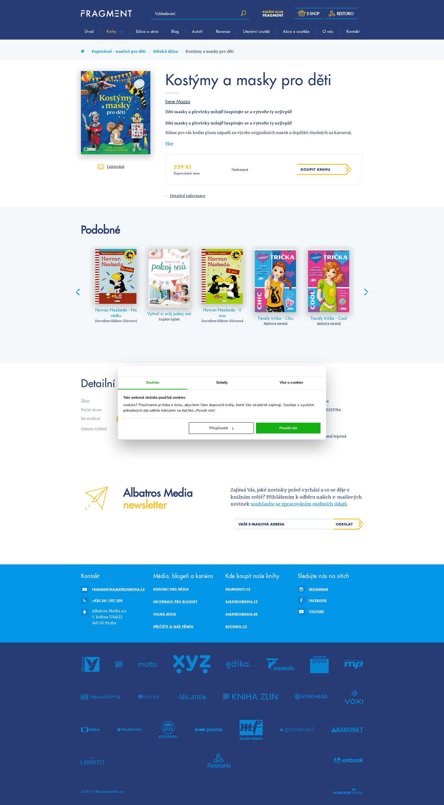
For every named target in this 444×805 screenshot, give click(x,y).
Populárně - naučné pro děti (119, 51)
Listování (115, 166)
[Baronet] (347, 730)
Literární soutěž (256, 31)
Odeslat (344, 524)
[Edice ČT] (90, 730)
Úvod (89, 31)
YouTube (316, 611)
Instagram (318, 589)
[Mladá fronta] (251, 730)
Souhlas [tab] (152, 382)
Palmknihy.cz (237, 589)
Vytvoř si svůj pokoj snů (169, 313)
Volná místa (164, 614)
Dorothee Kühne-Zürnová (116, 321)
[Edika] (238, 664)
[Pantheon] (168, 730)
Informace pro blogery (175, 602)
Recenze (223, 31)
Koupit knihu (315, 169)
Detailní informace (187, 195)
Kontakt (353, 31)
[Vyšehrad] (311, 697)
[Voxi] (354, 697)
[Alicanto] (192, 697)
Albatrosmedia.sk (241, 614)
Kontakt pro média (171, 589)
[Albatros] (90, 664)
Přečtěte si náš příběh (173, 627)
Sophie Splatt (169, 319)
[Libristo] (92, 761)
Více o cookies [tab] (291, 382)
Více (169, 143)
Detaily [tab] (222, 382)
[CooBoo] (119, 664)
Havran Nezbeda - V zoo (222, 312)
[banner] (106, 13)
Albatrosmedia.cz (241, 602)
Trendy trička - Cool (329, 318)
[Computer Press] (319, 664)
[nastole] (280, 664)
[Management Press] (354, 664)
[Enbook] (348, 761)
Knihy (112, 31)
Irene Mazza (177, 101)
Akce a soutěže (296, 31)
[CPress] (148, 697)
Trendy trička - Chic (275, 318)
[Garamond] (297, 730)
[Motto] (148, 664)
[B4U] (100, 697)
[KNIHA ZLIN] (250, 697)
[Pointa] (208, 730)
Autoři (197, 31)
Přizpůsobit (218, 428)
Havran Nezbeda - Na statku (116, 312)
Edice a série (147, 31)
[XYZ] (191, 664)
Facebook (318, 600)
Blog (175, 31)
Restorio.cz (236, 627)
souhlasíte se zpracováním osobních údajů (299, 504)
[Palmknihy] (129, 730)
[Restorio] (219, 761)
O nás (328, 31)
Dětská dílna (165, 51)
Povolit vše (288, 428)
